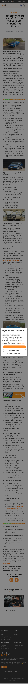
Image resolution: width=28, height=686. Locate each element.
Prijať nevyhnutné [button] (14, 350)
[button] (14, 353)
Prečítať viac (22, 343)
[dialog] (14, 342)
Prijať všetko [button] (14, 347)
